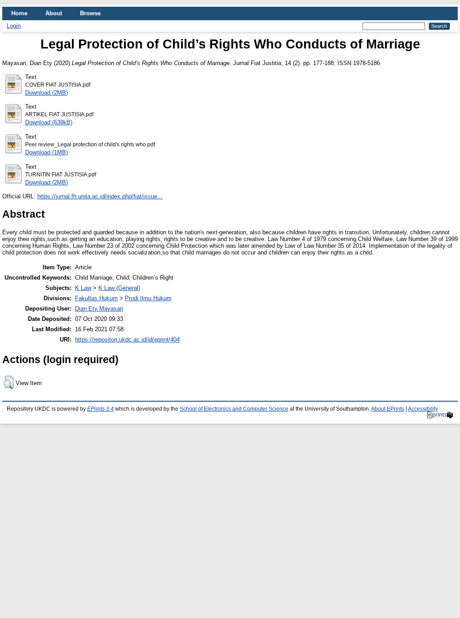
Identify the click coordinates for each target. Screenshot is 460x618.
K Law (83, 288)
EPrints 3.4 (100, 409)
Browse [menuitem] (90, 13)
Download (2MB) (46, 92)
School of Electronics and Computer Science (234, 409)
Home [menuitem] (19, 13)
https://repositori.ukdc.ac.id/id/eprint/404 (127, 339)
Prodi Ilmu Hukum (148, 298)
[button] (9, 382)
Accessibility (423, 409)
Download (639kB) (48, 122)
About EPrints (387, 409)
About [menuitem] (53, 13)
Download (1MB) (46, 152)
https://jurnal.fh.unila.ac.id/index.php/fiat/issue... (100, 196)
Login (14, 25)
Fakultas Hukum (96, 298)
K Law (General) (119, 288)
